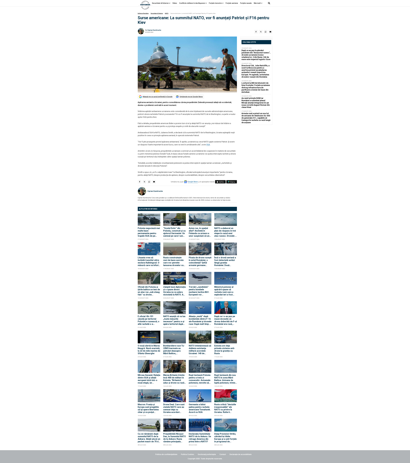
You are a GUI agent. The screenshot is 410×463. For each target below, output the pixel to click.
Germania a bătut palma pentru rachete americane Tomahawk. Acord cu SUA (200, 408)
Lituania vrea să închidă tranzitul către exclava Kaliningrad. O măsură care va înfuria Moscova (149, 261)
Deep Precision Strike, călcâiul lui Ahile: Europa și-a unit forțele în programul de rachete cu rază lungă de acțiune (225, 438)
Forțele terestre (215, 3)
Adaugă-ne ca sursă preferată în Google (157, 97)
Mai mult (257, 3)
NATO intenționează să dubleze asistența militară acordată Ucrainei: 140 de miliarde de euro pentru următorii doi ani (200, 349)
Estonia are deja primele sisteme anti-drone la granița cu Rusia (224, 349)
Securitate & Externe (160, 3)
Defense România (143, 13)
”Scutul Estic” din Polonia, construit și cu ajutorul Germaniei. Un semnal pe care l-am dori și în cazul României (174, 232)
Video (174, 3)
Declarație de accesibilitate (241, 454)
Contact (223, 454)
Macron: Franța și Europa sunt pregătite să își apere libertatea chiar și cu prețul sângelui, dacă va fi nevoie (148, 408)
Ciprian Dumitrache (154, 30)
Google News (193, 182)
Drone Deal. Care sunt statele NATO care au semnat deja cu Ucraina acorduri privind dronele (173, 408)
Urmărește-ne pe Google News (191, 97)
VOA (208, 144)
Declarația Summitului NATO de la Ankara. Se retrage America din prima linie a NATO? (200, 438)
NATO (166, 13)
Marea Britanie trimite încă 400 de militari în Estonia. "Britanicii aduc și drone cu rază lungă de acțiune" (173, 379)
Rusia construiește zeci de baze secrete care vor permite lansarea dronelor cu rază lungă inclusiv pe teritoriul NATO (173, 261)
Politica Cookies (187, 454)
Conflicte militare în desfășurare (192, 3)
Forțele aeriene (232, 3)
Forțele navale (246, 3)
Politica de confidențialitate (166, 454)
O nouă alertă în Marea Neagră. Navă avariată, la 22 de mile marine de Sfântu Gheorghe (149, 349)
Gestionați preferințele (207, 454)
